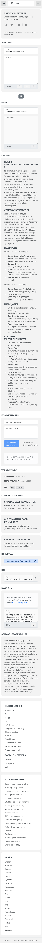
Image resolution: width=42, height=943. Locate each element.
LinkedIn (8, 767)
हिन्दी (6, 905)
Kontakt (8, 735)
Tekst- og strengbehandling (16, 784)
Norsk (7, 876)
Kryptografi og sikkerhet (15, 787)
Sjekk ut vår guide (19, 602)
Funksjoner (9, 725)
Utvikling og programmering (17, 802)
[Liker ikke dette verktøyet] (11, 25)
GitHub (8, 760)
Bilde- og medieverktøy (14, 805)
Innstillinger (10, 739)
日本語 (7, 923)
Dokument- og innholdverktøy (18, 823)
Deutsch (8, 869)
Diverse (8, 830)
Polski (7, 901)
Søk (6, 714)
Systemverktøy (11, 812)
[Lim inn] (27, 86)
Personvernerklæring (14, 746)
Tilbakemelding (11, 732)
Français (8, 865)
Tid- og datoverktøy (13, 794)
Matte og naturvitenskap (15, 837)
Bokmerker (9, 710)
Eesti (7, 894)
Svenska (8, 890)
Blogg (7, 717)
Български (9, 930)
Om (6, 721)
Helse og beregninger (14, 820)
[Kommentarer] (19, 25)
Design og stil (10, 834)
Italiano (8, 872)
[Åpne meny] (38, 3)
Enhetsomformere (13, 798)
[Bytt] (21, 96)
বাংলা (6, 926)
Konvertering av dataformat (17, 791)
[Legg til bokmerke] (26, 25)
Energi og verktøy (12, 845)
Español (8, 883)
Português (9, 887)
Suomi (7, 897)
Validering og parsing (14, 809)
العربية (7, 908)
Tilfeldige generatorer (14, 816)
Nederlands (10, 912)
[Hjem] (3, 3)
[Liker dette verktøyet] (6, 25)
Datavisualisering (12, 841)
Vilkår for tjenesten (13, 743)
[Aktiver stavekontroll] (19, 86)
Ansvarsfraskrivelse (13, 750)
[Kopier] (33, 86)
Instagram (9, 763)
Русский (8, 880)
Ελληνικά (9, 919)
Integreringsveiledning (14, 728)
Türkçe (8, 915)
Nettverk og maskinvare (15, 827)
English (8, 862)
